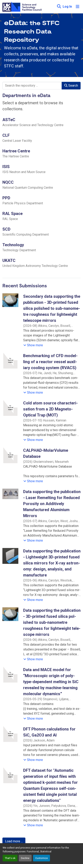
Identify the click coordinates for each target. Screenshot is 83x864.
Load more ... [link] (14, 841)
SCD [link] (6, 229)
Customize (41, 858)
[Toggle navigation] (78, 6)
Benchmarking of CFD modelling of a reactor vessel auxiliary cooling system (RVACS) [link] (50, 361)
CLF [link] (6, 135)
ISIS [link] (6, 166)
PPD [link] (6, 197)
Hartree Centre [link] (16, 151)
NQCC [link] (8, 182)
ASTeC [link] (8, 119)
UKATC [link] (9, 260)
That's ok (10, 858)
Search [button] (72, 85)
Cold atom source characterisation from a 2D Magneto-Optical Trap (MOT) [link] (50, 409)
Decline (25, 858)
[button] (58, 6)
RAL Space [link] (12, 213)
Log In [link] (67, 6)
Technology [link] (13, 244)
